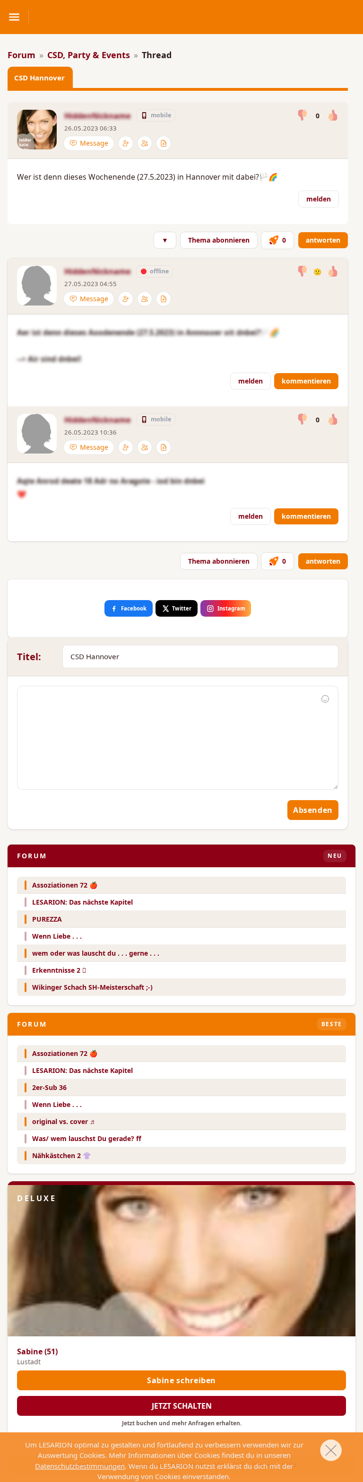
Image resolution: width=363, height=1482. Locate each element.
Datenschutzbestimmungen (80, 1466)
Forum (21, 55)
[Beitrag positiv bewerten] (332, 116)
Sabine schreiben (181, 1380)
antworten (323, 239)
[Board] (163, 143)
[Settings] (125, 143)
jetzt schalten (182, 1406)
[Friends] (144, 143)
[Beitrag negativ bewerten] (303, 116)
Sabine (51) (37, 1351)
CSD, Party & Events (88, 55)
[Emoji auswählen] (325, 698)
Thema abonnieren (219, 239)
